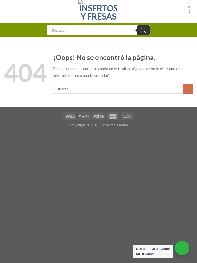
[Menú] (7, 11)
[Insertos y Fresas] (98, 11)
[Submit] (188, 89)
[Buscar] (143, 30)
